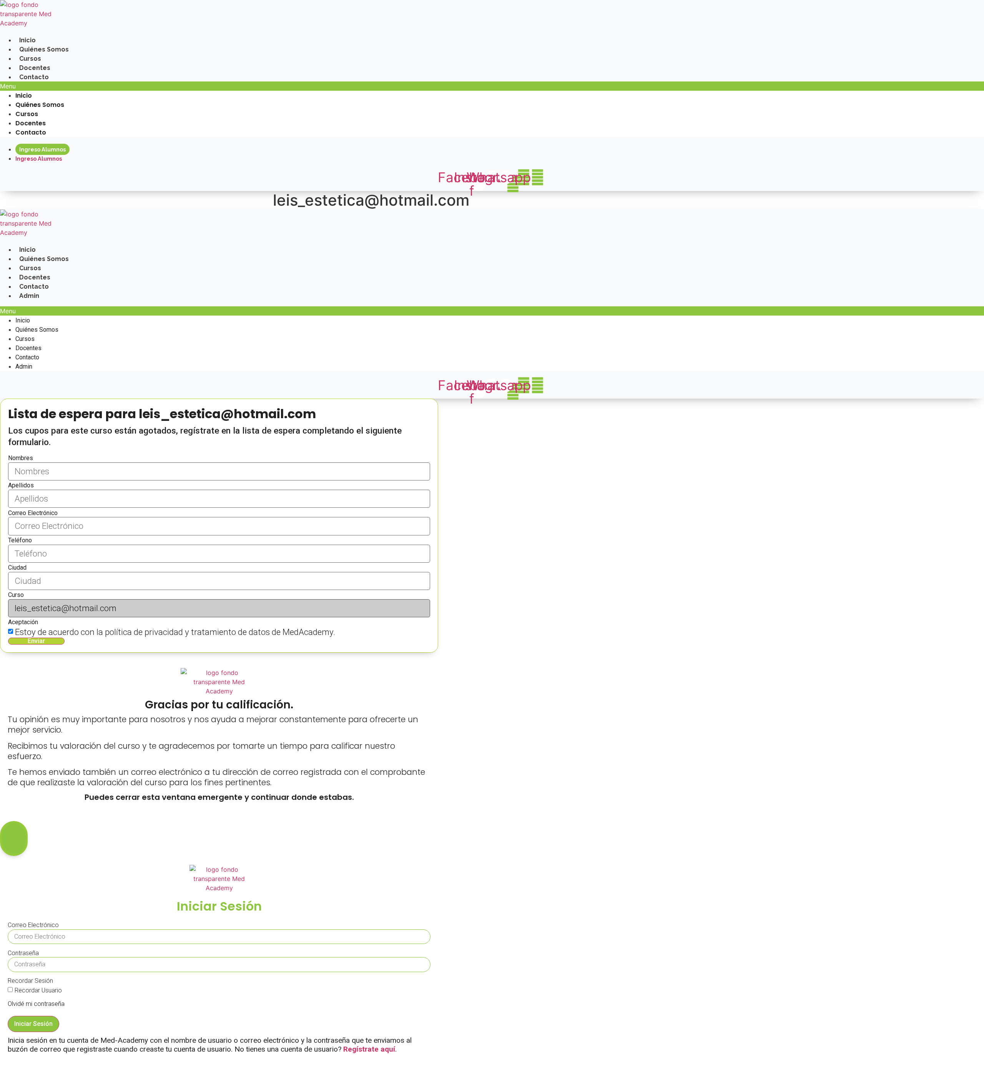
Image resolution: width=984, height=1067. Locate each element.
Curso (16, 594)
